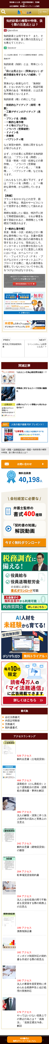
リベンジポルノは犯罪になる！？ (37, 345)
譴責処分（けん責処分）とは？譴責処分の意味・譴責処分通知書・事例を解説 (31, 787)
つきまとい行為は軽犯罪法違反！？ (31, 372)
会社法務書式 (12, 717)
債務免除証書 (24, 931)
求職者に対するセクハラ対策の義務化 (31, 389)
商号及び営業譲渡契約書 (12, 345)
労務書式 (10, 724)
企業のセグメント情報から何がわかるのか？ (31, 406)
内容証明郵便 (12, 720)
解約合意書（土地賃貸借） (31, 759)
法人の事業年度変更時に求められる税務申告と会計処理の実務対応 (31, 987)
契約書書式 (11, 727)
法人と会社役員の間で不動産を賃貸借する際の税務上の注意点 (31, 903)
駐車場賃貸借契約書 (28, 875)
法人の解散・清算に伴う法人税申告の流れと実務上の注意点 (31, 819)
